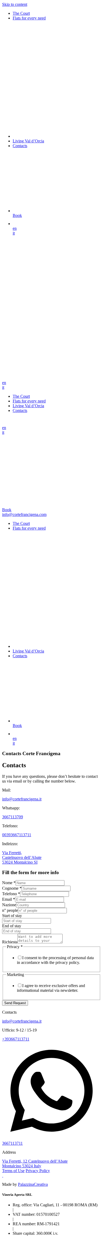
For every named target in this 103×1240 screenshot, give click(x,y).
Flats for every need (29, 18)
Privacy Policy (38, 1170)
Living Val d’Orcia (28, 141)
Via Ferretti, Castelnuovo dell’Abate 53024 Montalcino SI (21, 857)
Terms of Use (13, 1170)
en (15, 228)
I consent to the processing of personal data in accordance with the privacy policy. (55, 960)
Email (8, 899)
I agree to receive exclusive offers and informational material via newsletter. (51, 988)
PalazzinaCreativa (33, 1184)
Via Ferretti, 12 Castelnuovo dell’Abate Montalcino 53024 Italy (35, 1163)
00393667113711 (16, 835)
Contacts (20, 145)
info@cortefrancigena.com (24, 514)
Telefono (11, 894)
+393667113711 (15, 1039)
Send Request (15, 1003)
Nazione (9, 905)
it (14, 233)
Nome (9, 882)
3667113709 (12, 817)
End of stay (11, 926)
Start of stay (12, 915)
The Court (21, 13)
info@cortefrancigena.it (21, 799)
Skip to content (14, 4)
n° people (10, 910)
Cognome (12, 888)
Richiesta (9, 942)
